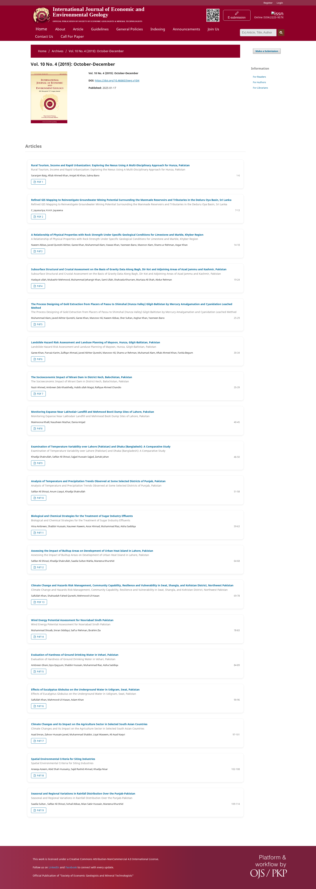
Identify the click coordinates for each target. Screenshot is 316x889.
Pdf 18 (40, 775)
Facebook (71, 867)
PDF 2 (39, 216)
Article (78, 29)
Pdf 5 (39, 324)
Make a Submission (266, 51)
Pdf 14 (40, 636)
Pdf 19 (40, 810)
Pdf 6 (39, 359)
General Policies (129, 29)
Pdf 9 (39, 463)
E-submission (237, 17)
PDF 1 (39, 181)
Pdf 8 (39, 428)
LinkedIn (54, 867)
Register (268, 2)
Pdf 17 (40, 741)
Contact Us (44, 36)
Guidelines (100, 29)
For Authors (259, 82)
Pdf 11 (40, 532)
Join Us (213, 29)
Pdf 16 (40, 706)
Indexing (158, 29)
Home (41, 28)
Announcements (186, 29)
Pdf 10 (40, 498)
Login (280, 2)
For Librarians (260, 87)
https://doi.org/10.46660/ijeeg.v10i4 (117, 80)
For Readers (259, 76)
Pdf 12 (40, 567)
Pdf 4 (39, 286)
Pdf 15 (40, 671)
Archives (57, 51)
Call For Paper (72, 36)
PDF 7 (39, 393)
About (60, 29)
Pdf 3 (39, 251)
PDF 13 (40, 602)
